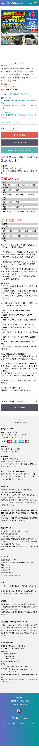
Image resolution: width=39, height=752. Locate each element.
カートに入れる (19, 135)
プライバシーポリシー (19, 704)
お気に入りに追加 (19, 143)
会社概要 (19, 697)
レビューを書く (19, 407)
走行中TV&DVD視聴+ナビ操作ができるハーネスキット (18, 101)
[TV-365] (17, 122)
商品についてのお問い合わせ (19, 150)
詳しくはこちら (6, 575)
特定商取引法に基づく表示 (19, 701)
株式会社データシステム (19, 94)
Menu (3, 2)
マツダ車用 (6, 113)
